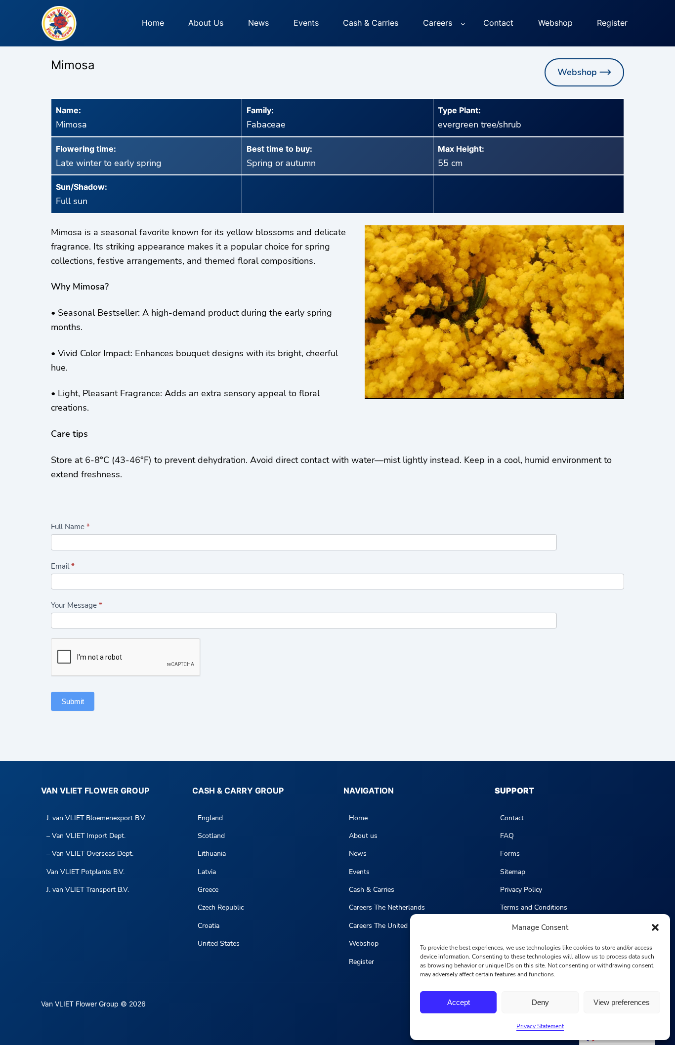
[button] (655, 927)
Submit (72, 701)
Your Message (76, 605)
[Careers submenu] (463, 23)
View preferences (621, 1002)
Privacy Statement (540, 1026)
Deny (540, 1002)
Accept (458, 1002)
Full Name (70, 527)
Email (63, 566)
